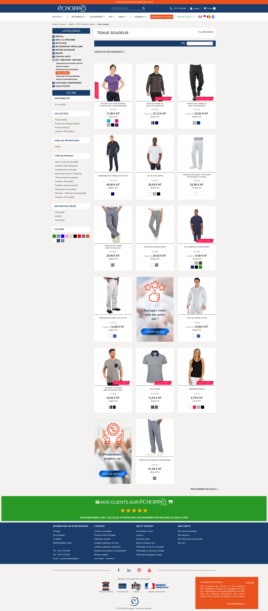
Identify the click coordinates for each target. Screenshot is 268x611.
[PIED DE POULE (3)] (62, 240)
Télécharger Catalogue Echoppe (149, 555)
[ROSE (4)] (66, 236)
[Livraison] (207, 17)
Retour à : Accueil (59, 24)
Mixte (58, 216)
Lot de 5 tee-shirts (155, 176)
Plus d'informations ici (235, 603)
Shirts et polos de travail (66, 162)
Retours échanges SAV (145, 543)
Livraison (139, 535)
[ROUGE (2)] (79, 236)
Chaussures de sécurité (65, 189)
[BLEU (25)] (62, 236)
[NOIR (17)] (75, 236)
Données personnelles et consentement (110, 551)
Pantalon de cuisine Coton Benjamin (155, 460)
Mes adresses (183, 535)
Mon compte (184, 526)
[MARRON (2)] (87, 236)
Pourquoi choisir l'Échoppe (105, 535)
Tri (183, 43)
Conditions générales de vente (106, 543)
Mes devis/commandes (187, 531)
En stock (60, 104)
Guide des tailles (143, 539)
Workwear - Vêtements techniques (70, 193)
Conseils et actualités (103, 531)
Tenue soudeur (62, 73)
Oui (57, 147)
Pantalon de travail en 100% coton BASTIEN (196, 105)
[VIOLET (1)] (83, 236)
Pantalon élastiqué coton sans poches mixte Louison (196, 176)
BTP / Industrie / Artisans (68, 60)
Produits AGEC (62, 128)
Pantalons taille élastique (66, 166)
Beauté (59, 53)
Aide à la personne (65, 40)
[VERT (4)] (54, 236)
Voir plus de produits (108, 52)
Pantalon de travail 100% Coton (113, 318)
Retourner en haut (203, 489)
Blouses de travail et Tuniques (68, 174)
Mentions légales (101, 555)
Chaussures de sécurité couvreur (69, 63)
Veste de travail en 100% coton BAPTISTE (155, 105)
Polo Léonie (155, 389)
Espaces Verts (63, 57)
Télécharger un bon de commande (150, 547)
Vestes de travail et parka (66, 177)
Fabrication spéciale (102, 539)
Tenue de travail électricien (66, 79)
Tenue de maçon (62, 66)
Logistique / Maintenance (68, 83)
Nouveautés (61, 120)
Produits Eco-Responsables (67, 124)
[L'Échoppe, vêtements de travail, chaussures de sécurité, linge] (72, 8)
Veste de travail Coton (197, 318)
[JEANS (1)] (58, 240)
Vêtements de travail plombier (68, 76)
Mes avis (181, 543)
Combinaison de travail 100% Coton (113, 176)
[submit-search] (143, 8)
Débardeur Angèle (197, 389)
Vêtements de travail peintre (67, 70)
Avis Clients (99, 559)
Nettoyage (61, 43)
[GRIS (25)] (58, 236)
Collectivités (62, 86)
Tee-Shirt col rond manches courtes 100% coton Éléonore (113, 105)
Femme (59, 212)
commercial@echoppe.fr (69, 559)
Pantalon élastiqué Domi (155, 247)
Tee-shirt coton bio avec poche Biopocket (113, 389)
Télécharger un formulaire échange (150, 551)
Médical (59, 36)
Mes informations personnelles (190, 539)
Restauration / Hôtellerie (69, 47)
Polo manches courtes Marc (196, 247)
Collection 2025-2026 (64, 131)
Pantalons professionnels (66, 185)
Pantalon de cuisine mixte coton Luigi (113, 247)
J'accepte (250, 582)
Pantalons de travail (64, 181)
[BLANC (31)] (54, 240)
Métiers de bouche (65, 50)
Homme (59, 220)
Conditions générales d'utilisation (107, 547)
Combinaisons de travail (66, 170)
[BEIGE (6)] (71, 236)
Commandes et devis (144, 531)
